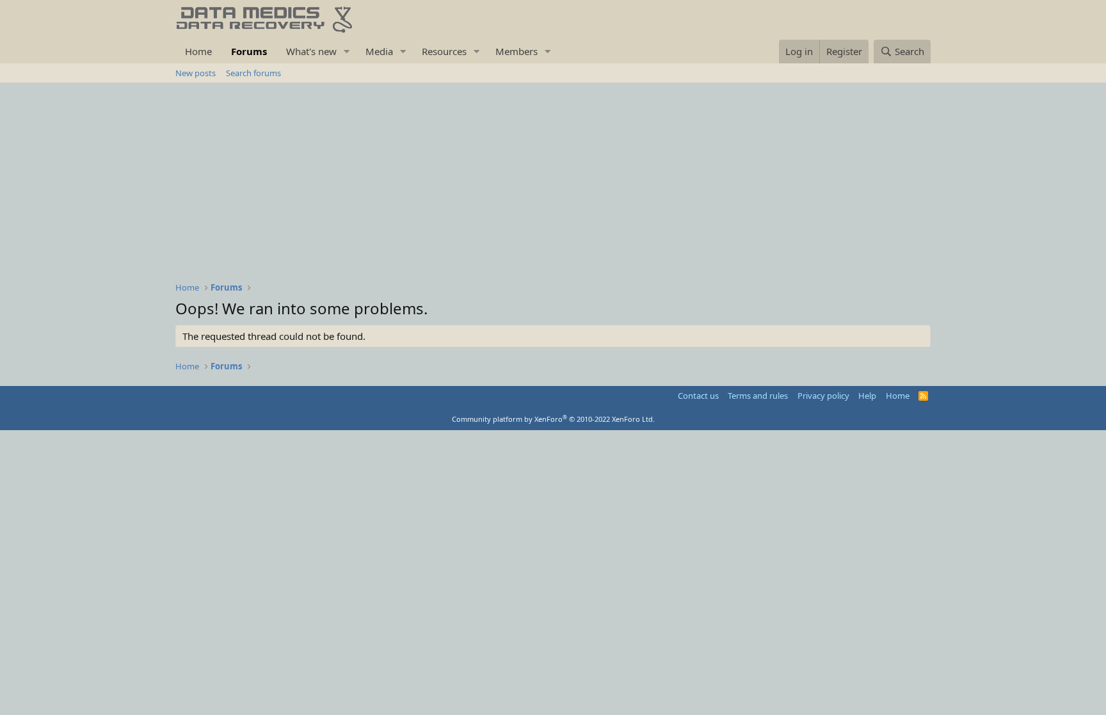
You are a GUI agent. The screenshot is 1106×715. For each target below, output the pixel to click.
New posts (195, 73)
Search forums (253, 73)
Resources (444, 51)
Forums (249, 51)
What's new (311, 51)
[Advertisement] (553, 179)
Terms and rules (758, 395)
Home (198, 51)
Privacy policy (823, 395)
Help (867, 395)
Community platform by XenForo (553, 419)
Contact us (698, 395)
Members (516, 51)
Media (379, 51)
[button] (347, 51)
